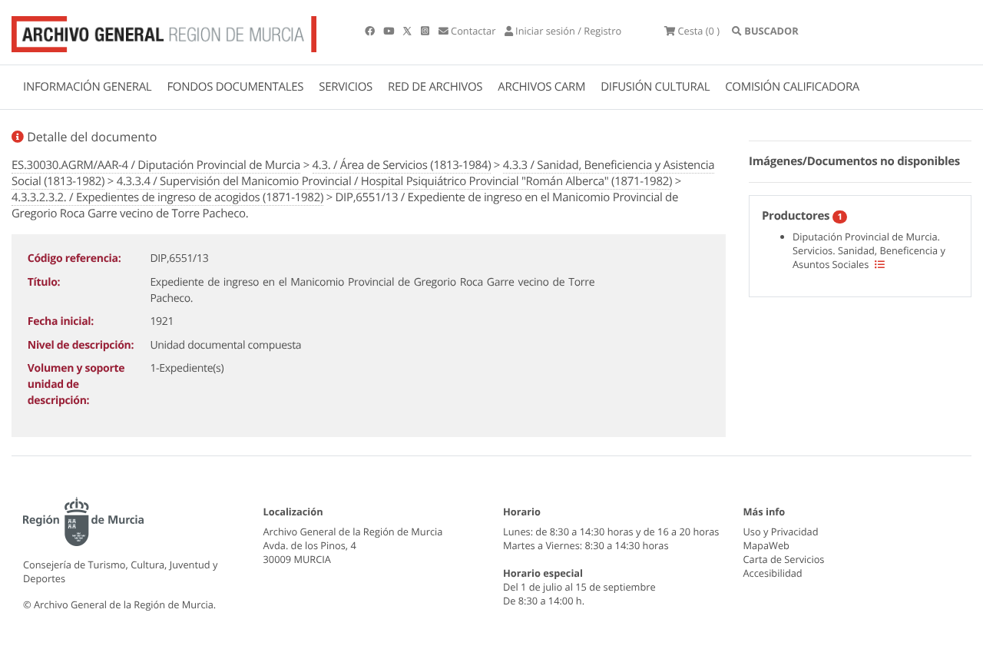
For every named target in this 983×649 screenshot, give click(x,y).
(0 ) (698, 31)
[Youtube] (389, 31)
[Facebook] (371, 31)
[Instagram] (426, 31)
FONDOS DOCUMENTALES (235, 86)
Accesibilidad (773, 573)
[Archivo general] (164, 31)
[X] (408, 31)
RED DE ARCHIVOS (435, 86)
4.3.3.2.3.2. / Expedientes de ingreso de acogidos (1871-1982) (167, 197)
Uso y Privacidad (781, 531)
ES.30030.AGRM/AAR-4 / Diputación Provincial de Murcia (156, 165)
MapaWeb (766, 545)
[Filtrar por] (880, 264)
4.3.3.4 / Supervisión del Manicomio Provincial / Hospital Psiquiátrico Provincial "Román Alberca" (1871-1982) (394, 181)
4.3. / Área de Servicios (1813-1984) (402, 165)
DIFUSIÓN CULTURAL (655, 86)
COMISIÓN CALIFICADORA (792, 86)
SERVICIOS (345, 86)
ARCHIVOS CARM (541, 86)
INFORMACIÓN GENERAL (87, 86)
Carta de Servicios (784, 559)
